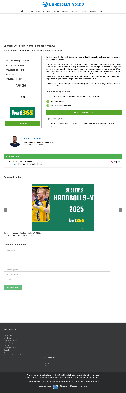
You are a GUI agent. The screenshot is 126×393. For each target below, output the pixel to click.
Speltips (47, 50)
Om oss (47, 363)
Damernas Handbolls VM (12, 355)
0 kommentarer (57, 50)
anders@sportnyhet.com (33, 145)
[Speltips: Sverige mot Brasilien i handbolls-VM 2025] (63, 185)
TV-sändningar (9, 343)
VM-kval (7, 352)
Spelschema (8, 336)
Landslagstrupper (10, 348)
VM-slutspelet (9, 345)
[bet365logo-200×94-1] (22, 108)
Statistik (7, 350)
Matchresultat (8, 338)
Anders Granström (12, 50)
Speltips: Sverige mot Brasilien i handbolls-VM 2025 (22, 233)
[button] (101, 10)
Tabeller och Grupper (11, 340)
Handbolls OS (49, 365)
